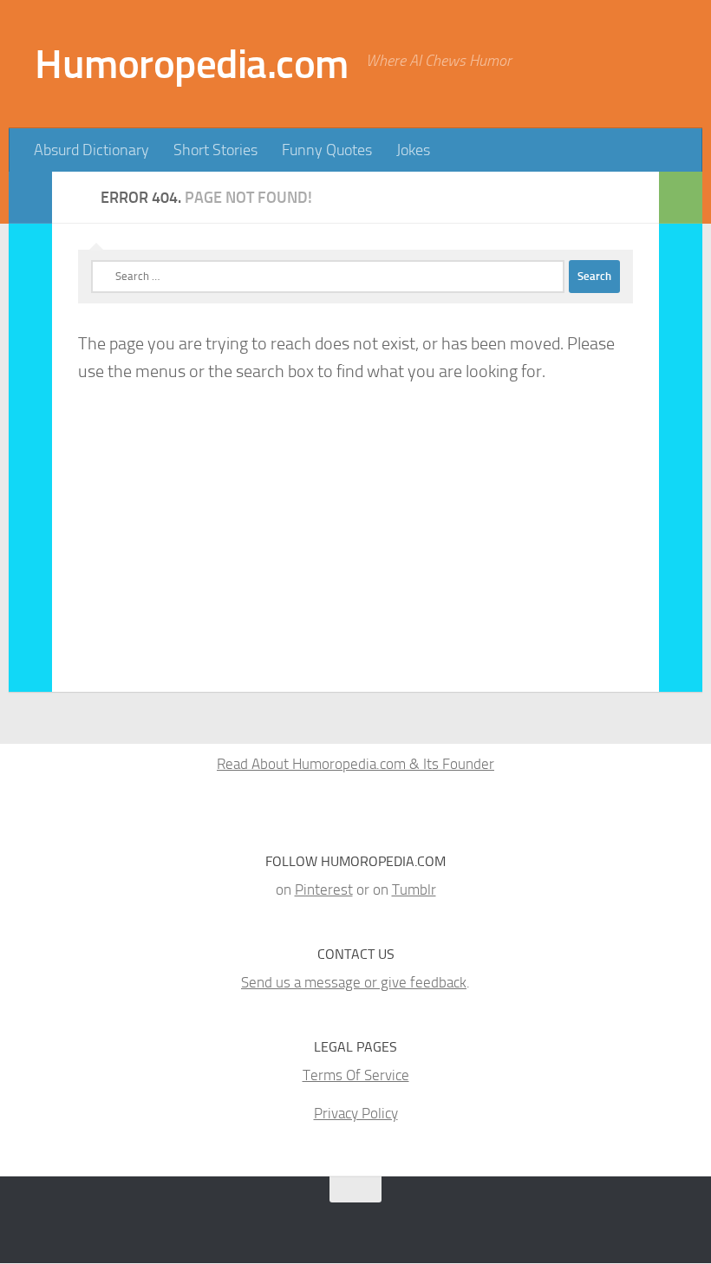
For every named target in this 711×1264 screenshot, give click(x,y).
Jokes (413, 150)
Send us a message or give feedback (353, 982)
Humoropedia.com (192, 63)
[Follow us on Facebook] (333, 1223)
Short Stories (215, 150)
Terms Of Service (356, 1075)
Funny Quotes (327, 150)
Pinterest (324, 889)
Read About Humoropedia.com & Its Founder (355, 763)
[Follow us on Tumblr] (302, 1223)
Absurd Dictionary (91, 150)
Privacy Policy (356, 1113)
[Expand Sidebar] (30, 198)
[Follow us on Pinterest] (270, 1223)
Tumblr (414, 889)
